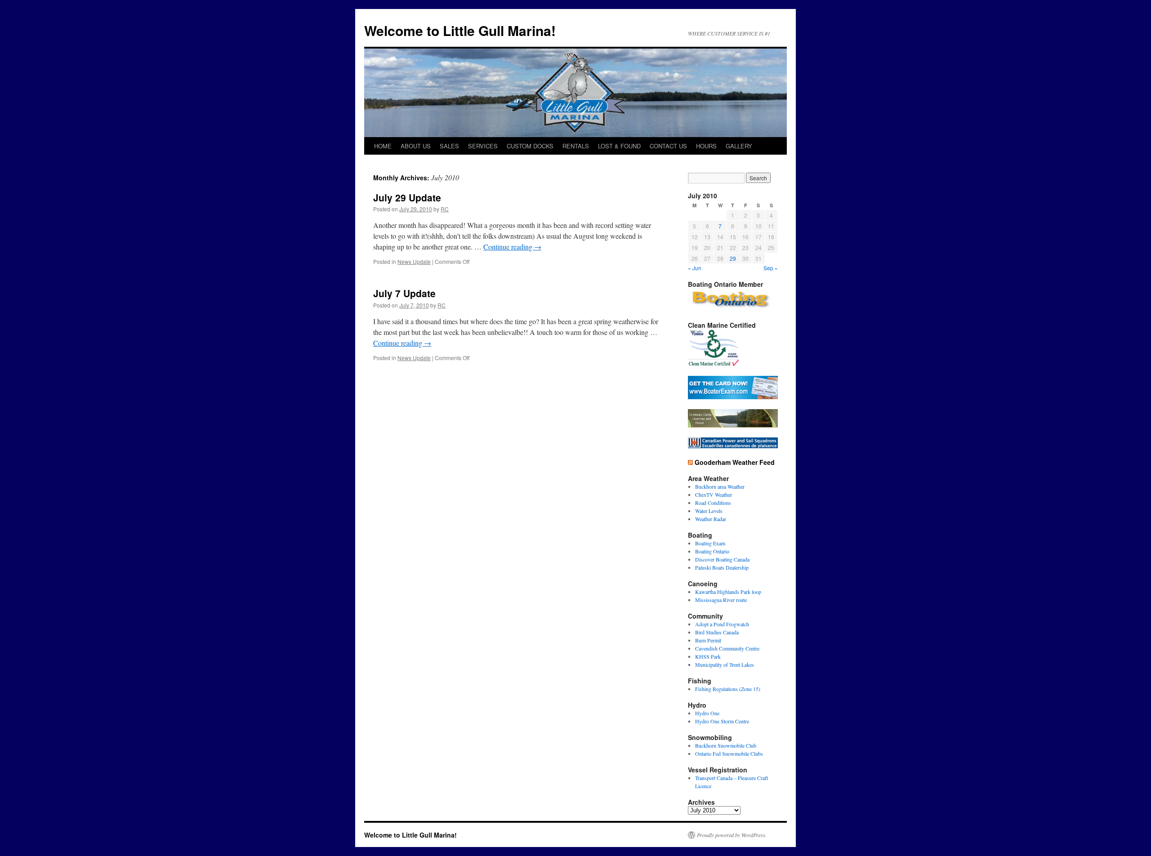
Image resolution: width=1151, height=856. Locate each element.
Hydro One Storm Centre (722, 721)
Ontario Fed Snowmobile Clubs (729, 753)
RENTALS (575, 146)
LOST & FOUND (619, 146)
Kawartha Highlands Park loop (728, 591)
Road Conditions (713, 502)
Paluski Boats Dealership (722, 567)
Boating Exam (710, 543)
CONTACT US (668, 146)
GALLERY (739, 146)
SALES (449, 146)
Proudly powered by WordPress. (732, 834)
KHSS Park (708, 656)
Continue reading (512, 246)
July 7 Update (404, 293)
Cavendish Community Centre (727, 648)
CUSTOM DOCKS (530, 146)
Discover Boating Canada (722, 559)
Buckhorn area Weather (720, 486)
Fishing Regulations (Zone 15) (727, 688)
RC (445, 209)
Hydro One (707, 713)
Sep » (770, 268)
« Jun (694, 268)
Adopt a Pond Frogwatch (722, 624)
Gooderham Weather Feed (735, 462)
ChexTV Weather (713, 494)
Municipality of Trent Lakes (724, 664)
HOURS (706, 146)
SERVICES (483, 146)
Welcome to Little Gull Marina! (460, 30)
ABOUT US (416, 146)
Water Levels (709, 510)
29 (733, 258)
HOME (383, 146)
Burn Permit (708, 640)
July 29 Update (407, 197)
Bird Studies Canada (717, 632)
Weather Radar (710, 518)
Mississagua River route (721, 599)
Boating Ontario (712, 551)
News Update (414, 261)
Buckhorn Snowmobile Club (725, 745)
